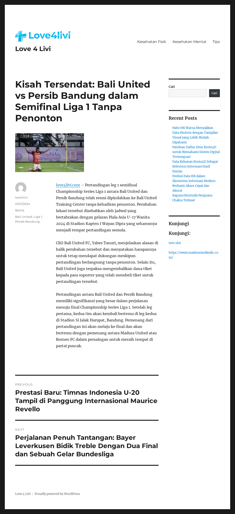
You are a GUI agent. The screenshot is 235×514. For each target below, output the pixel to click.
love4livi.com (68, 185)
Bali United (23, 217)
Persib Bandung (27, 221)
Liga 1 (38, 217)
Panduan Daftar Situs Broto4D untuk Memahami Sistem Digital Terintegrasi (196, 152)
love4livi (21, 197)
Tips (216, 42)
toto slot (175, 243)
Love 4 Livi (33, 49)
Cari (172, 87)
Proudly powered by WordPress (57, 494)
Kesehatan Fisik (151, 42)
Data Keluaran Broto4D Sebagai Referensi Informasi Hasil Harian (195, 166)
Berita (19, 210)
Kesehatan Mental (189, 42)
